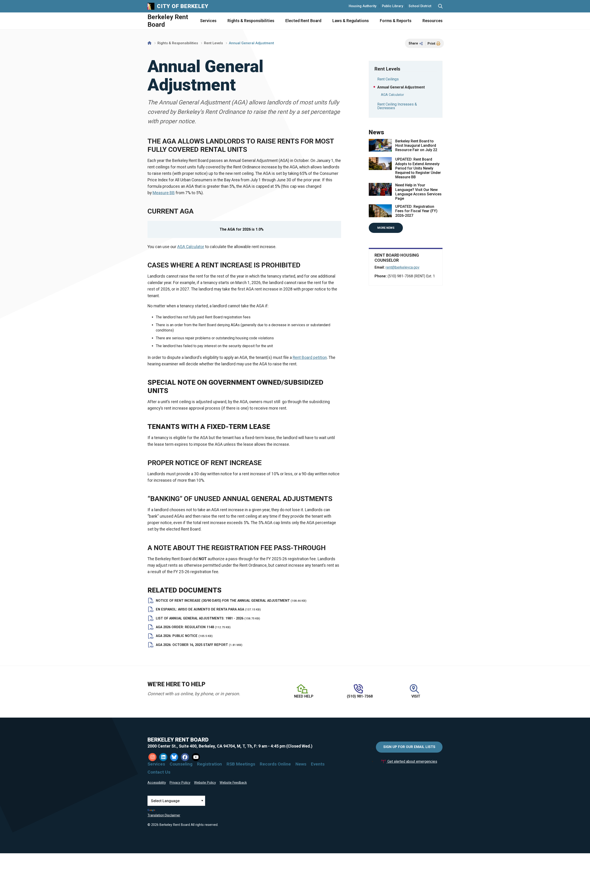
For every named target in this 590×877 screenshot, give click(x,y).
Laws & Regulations (350, 20)
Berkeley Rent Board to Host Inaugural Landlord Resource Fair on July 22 (416, 145)
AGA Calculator (190, 246)
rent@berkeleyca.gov (402, 267)
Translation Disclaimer (164, 815)
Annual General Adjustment (401, 87)
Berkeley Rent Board (168, 21)
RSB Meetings (241, 764)
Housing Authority (362, 6)
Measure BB (164, 193)
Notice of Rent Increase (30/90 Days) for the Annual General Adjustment (231, 601)
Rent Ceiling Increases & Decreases (397, 106)
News (300, 764)
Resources (432, 20)
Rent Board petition (310, 357)
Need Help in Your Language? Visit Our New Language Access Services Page (418, 192)
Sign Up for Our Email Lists (409, 747)
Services (208, 20)
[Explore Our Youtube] (196, 757)
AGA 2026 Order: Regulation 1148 (193, 627)
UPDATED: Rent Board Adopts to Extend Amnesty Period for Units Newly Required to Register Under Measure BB (418, 168)
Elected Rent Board (303, 20)
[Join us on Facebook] (185, 757)
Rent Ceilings (388, 79)
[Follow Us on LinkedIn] (163, 757)
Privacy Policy (180, 783)
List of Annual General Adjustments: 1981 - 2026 (208, 618)
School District (420, 6)
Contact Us (159, 772)
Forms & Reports (395, 20)
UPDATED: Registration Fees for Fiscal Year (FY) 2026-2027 (416, 210)
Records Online (275, 764)
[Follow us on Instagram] (152, 757)
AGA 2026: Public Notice (184, 636)
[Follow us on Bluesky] (174, 757)
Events (317, 764)
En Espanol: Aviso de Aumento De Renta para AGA (208, 609)
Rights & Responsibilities (250, 20)
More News (385, 227)
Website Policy (205, 783)
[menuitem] (202, 20)
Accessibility (157, 783)
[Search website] (440, 6)
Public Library (392, 6)
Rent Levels (213, 43)
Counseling (181, 764)
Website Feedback (233, 783)
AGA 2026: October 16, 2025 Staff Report (199, 645)
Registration (209, 764)
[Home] (149, 43)
